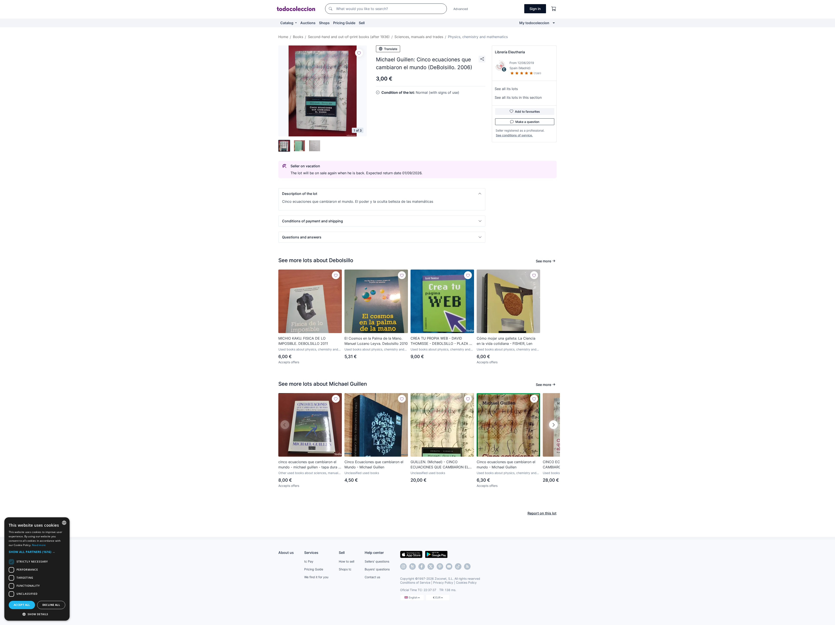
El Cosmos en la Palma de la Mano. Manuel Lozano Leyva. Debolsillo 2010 (376, 341)
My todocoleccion (534, 23)
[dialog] (37, 569)
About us (286, 552)
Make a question (527, 122)
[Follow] (359, 53)
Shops (324, 23)
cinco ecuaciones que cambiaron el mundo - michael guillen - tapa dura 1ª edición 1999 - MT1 (309, 465)
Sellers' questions (377, 561)
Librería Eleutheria (510, 52)
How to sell (346, 561)
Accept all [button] (22, 605)
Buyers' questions (377, 569)
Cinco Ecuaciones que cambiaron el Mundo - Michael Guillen (373, 464)
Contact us (372, 577)
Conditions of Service (415, 582)
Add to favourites (527, 111)
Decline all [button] (51, 605)
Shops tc (345, 569)
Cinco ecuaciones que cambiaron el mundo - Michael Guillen (506, 464)
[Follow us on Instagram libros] (412, 566)
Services (311, 552)
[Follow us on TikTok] (458, 566)
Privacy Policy (443, 582)
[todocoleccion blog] (467, 566)
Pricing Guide (344, 23)
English (413, 597)
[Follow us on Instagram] (403, 566)
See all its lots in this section (518, 97)
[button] (382, 193)
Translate (390, 49)
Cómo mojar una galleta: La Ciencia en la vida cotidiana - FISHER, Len (506, 341)
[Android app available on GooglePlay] (436, 554)
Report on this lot (542, 513)
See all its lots (506, 89)
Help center (374, 552)
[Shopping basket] (553, 9)
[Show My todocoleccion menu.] (553, 22)
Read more (39, 545)
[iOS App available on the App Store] (411, 554)
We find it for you (316, 577)
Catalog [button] (287, 23)
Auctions (308, 23)
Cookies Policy (466, 582)
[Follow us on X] (431, 566)
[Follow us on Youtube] (449, 566)
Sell (362, 23)
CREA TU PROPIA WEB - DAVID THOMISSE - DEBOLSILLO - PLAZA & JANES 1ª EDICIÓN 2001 (441, 341)
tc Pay (308, 561)
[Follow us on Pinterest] (440, 566)
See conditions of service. (514, 135)
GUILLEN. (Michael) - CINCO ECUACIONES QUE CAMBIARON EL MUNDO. (440, 465)
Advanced (460, 9)
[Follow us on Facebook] (421, 566)
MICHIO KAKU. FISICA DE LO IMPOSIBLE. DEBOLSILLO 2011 (303, 341)
